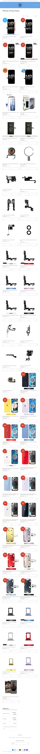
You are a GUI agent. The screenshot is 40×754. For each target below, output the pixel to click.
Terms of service (28, 751)
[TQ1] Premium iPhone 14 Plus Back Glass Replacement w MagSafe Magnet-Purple (28, 416)
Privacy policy (19, 751)
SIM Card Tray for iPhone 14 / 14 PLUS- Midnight (9, 622)
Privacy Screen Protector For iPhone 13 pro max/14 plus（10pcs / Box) (10, 697)
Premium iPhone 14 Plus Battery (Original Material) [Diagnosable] (27, 138)
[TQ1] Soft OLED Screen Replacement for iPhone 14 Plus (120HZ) (10, 61)
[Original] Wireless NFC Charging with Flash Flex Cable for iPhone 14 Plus (10, 164)
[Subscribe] (28, 743)
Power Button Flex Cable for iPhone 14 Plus (8, 340)
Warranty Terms (28, 737)
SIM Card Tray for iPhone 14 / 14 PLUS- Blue (26, 622)
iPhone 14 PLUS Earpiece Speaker (7, 189)
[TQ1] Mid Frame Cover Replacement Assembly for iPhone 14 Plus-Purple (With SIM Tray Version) (29, 546)
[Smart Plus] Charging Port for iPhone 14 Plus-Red (27, 265)
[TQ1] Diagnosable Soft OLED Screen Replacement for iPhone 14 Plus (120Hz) (28, 61)
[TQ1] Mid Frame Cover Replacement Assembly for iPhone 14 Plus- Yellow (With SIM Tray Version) (11, 546)
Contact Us (17, 737)
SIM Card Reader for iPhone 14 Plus (7, 390)
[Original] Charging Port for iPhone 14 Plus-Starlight (9, 265)
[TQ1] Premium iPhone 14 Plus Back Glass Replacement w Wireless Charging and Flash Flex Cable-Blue (10, 494)
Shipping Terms (22, 737)
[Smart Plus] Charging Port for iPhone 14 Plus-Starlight (10, 315)
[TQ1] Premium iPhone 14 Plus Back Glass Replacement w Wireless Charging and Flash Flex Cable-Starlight (10, 520)
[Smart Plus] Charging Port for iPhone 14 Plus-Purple (27, 290)
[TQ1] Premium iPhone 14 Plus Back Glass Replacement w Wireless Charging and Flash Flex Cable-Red (28, 468)
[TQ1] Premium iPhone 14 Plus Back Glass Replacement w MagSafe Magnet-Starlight (10, 469)
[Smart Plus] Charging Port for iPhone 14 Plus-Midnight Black (28, 315)
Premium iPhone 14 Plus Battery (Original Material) (9, 138)
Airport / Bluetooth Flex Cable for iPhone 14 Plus (9, 365)
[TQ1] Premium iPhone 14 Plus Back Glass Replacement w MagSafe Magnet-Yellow (10, 416)
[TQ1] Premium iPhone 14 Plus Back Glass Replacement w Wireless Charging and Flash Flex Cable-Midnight (28, 520)
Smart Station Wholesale (7, 751)
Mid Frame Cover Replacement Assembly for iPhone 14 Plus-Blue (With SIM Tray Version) (11, 597)
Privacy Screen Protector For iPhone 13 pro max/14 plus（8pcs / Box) (28, 113)
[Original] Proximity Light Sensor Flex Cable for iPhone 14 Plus (28, 190)
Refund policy (23, 751)
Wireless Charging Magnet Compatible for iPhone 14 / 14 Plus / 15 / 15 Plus (28, 164)
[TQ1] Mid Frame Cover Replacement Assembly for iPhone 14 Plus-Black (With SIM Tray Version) (29, 597)
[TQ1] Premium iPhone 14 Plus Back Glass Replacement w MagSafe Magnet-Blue (28, 442)
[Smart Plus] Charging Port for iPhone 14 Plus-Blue (9, 290)
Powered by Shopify (13, 751)
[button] (2, 5)
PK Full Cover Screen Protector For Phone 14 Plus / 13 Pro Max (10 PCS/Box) (10, 113)
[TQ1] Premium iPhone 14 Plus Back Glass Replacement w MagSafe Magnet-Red (10, 442)
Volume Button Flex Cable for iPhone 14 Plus (26, 340)
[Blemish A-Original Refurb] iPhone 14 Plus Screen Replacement (27, 87)
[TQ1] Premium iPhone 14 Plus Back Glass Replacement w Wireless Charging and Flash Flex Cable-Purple (28, 494)
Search (10, 737)
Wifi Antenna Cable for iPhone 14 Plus (25, 365)
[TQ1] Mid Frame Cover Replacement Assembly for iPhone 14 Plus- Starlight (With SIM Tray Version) (29, 571)
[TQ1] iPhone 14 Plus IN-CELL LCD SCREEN (26, 36)
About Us (13, 737)
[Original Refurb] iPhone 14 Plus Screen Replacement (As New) (10, 87)
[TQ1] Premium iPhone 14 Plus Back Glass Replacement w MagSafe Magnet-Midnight (28, 391)
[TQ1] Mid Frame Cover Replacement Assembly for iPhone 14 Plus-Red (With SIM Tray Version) (11, 571)
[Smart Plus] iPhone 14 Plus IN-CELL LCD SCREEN (9, 36)
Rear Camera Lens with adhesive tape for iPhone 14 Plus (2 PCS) (28, 240)
